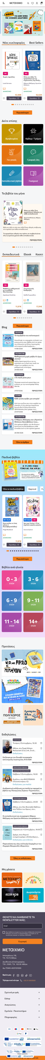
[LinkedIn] (22, 975)
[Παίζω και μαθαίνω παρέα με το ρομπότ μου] (22, 470)
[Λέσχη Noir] (12, 895)
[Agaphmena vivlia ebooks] (33, 715)
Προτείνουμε (20, 353)
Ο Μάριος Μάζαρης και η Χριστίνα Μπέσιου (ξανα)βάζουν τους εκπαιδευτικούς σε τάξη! (28, 421)
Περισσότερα (22, 112)
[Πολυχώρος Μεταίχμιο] (12, 715)
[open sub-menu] (39, 992)
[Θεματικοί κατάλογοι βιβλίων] (22, 663)
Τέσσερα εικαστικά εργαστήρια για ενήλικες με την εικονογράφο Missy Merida (26, 384)
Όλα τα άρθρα (22, 442)
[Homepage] (16, 3)
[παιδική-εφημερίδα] (22, 690)
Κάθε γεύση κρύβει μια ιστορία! (26, 398)
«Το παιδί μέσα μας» (22, 377)
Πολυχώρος (19, 374)
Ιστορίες (18, 395)
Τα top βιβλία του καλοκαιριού (26, 335)
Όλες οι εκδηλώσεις (22, 858)
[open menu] (3, 3)
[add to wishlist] (4, 98)
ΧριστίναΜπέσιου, (30, 217)
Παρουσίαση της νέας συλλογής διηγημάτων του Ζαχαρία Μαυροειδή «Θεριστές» (22, 845)
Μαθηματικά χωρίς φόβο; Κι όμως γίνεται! (28, 357)
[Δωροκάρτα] (33, 895)
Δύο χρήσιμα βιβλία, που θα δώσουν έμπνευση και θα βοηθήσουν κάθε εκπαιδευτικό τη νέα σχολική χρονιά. (27, 426)
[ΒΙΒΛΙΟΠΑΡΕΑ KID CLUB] (33, 879)
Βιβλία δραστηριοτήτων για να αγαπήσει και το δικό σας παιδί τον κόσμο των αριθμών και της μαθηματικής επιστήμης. (26, 364)
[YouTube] (30, 975)
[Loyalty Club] (12, 879)
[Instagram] (18, 975)
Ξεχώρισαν (18, 332)
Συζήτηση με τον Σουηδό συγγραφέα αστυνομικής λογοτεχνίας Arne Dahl (17, 758)
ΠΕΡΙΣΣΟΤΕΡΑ (36, 240)
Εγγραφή (22, 941)
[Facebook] (13, 975)
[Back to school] (22, 22)
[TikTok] (26, 975)
